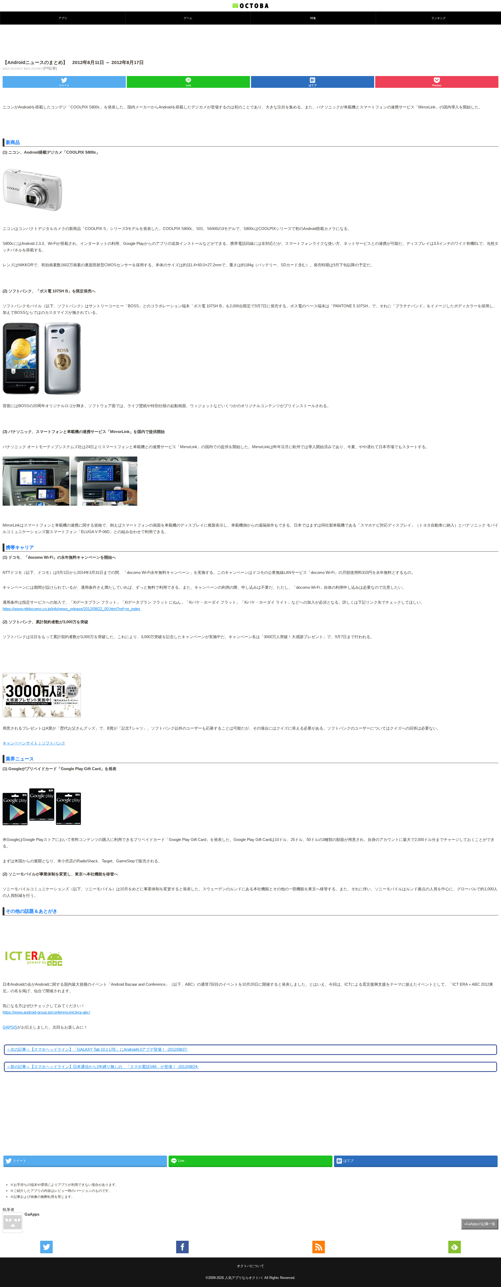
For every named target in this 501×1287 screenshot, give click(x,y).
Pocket (436, 85)
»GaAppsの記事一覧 (479, 1224)
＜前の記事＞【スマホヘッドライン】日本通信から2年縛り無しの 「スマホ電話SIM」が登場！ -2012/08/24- (103, 1067)
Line (188, 85)
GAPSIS (10, 1027)
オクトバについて (250, 1266)
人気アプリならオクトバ (243, 1278)
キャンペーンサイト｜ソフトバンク (34, 743)
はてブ (313, 85)
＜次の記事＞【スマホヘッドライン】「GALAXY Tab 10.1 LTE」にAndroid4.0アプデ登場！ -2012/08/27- (97, 1049)
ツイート (64, 85)
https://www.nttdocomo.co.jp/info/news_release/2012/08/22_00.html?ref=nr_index (71, 609)
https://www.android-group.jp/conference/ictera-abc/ (46, 1012)
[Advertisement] (250, 41)
